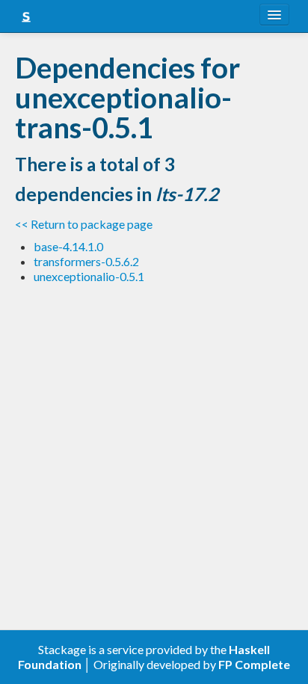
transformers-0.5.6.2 (86, 261)
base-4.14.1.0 (68, 246)
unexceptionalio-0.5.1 (89, 276)
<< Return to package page (84, 224)
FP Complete (254, 664)
